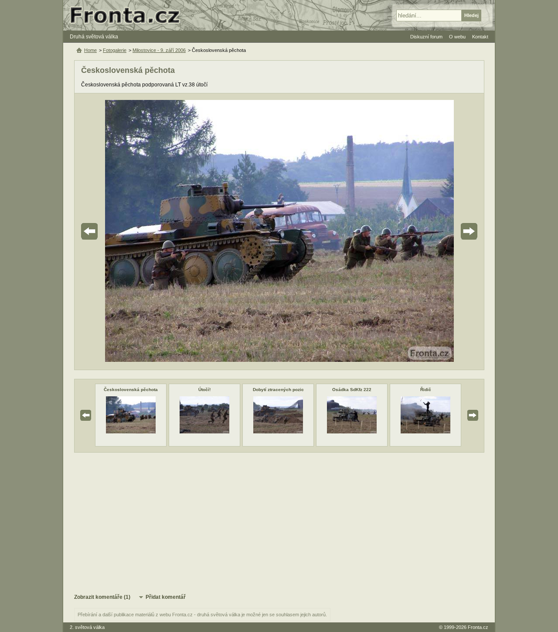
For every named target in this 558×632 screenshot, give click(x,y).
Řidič (425, 389)
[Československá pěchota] (131, 431)
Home (90, 50)
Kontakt (480, 36)
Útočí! (204, 389)
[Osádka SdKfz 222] (352, 431)
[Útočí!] (204, 431)
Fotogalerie (114, 50)
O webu (457, 36)
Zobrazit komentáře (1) (102, 597)
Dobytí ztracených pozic (278, 389)
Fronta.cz (478, 627)
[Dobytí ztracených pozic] (278, 431)
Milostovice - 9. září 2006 (159, 50)
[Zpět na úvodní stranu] (128, 15)
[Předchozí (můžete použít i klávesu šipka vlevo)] (113, 231)
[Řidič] (425, 431)
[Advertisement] (279, 522)
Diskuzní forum (426, 36)
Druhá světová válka (94, 37)
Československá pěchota (131, 389)
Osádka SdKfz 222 (351, 389)
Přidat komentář (166, 597)
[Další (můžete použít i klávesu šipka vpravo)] (444, 231)
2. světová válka (87, 627)
